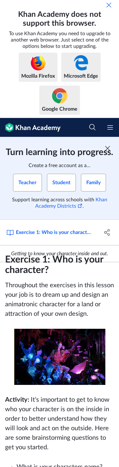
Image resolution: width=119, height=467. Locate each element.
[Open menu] (110, 127)
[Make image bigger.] (59, 357)
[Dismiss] (109, 5)
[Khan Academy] (30, 127)
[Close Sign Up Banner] (107, 148)
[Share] (107, 232)
